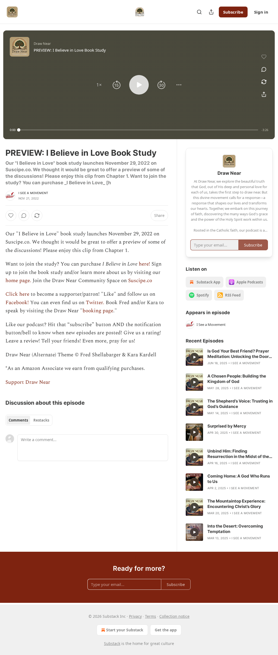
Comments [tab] (18, 420)
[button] (99, 85)
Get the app (166, 629)
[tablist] (28, 420)
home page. (19, 281)
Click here (17, 294)
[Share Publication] (211, 12)
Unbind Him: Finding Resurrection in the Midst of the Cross (238, 453)
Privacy (135, 616)
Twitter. (95, 303)
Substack (112, 643)
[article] (229, 357)
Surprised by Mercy (226, 426)
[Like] (10, 215)
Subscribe (233, 12)
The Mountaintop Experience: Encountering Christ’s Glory (236, 503)
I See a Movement (33, 193)
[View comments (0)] (264, 69)
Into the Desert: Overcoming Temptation (235, 528)
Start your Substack (124, 629)
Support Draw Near (27, 382)
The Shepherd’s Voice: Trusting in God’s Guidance (240, 403)
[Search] (199, 12)
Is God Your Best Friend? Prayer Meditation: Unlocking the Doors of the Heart (239, 353)
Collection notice (174, 616)
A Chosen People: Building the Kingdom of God (236, 378)
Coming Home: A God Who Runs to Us (238, 478)
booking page (98, 311)
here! (144, 264)
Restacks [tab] (41, 420)
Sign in (261, 12)
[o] (194, 357)
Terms (150, 616)
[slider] (138, 130)
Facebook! (17, 303)
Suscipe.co (140, 281)
